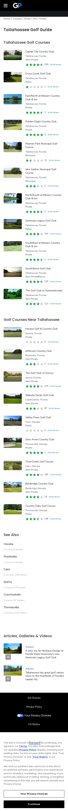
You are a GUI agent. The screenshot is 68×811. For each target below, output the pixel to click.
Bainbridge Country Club (39, 483)
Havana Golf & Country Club (41, 329)
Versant (35, 742)
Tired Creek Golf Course (39, 461)
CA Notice (34, 724)
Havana (8, 544)
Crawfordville (12, 595)
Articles (29, 647)
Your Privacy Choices (37, 715)
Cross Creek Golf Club (38, 73)
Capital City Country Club (39, 51)
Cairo (7, 569)
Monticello (10, 557)
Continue (34, 804)
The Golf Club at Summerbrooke (44, 290)
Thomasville (11, 607)
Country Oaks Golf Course (40, 506)
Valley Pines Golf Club (38, 417)
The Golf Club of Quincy (39, 373)
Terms (23, 746)
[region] (34, 771)
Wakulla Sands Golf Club (39, 395)
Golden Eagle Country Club (41, 121)
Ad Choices (34, 698)
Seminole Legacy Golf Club (40, 220)
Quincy (8, 582)
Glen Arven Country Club (39, 439)
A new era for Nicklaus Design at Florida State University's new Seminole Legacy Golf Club (44, 654)
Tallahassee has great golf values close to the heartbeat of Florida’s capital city (44, 676)
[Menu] (5, 5)
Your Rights (40, 757)
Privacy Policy (34, 707)
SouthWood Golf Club (38, 268)
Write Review (55, 64)
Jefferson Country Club (38, 351)
